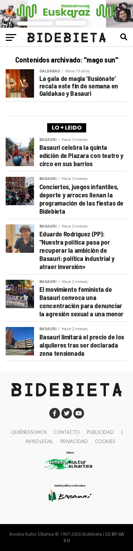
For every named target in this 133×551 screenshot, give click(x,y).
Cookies (105, 441)
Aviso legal (39, 441)
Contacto (67, 432)
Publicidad (100, 432)
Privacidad (74, 441)
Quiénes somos (28, 432)
